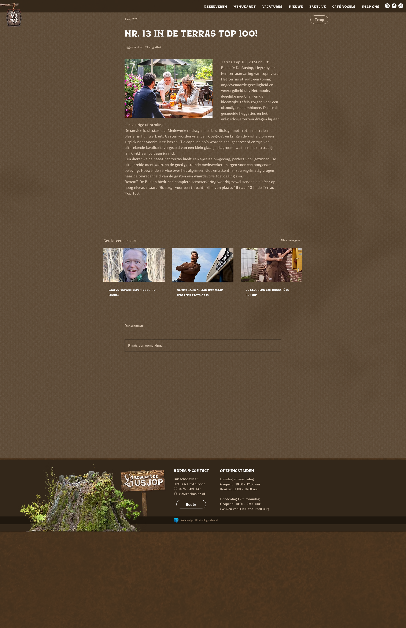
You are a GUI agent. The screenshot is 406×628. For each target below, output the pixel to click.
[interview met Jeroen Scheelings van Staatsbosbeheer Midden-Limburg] (134, 265)
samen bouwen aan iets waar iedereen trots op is (200, 292)
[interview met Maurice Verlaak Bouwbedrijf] (203, 265)
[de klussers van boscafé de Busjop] (271, 265)
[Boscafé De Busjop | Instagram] (387, 5)
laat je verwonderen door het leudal (132, 292)
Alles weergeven (291, 240)
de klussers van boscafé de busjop (267, 292)
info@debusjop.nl (192, 494)
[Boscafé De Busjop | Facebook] (394, 5)
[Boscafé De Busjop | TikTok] (400, 5)
